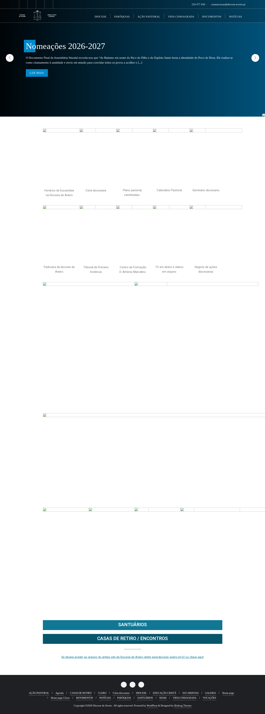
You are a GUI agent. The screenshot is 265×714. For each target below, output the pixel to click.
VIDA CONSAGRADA (184, 697)
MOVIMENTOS (84, 697)
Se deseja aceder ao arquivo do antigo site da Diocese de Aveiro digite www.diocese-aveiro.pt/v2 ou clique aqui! (132, 657)
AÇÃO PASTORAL (39, 692)
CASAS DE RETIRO (81, 692)
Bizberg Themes (182, 705)
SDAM (162, 697)
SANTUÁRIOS (132, 624)
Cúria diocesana (121, 692)
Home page (228, 692)
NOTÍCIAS (105, 697)
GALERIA (210, 692)
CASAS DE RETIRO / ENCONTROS (132, 638)
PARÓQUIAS (124, 697)
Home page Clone (60, 697)
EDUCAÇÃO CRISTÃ (164, 692)
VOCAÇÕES (209, 697)
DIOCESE (141, 692)
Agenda (59, 692)
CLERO (102, 692)
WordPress (152, 705)
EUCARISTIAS (191, 692)
